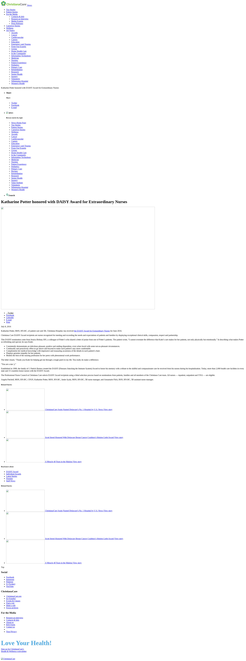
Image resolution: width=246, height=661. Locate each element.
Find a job (10, 603)
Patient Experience (18, 63)
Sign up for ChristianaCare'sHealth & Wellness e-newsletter (13, 650)
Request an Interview (19, 19)
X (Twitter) (10, 584)
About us (10, 622)
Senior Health (16, 74)
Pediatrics (15, 65)
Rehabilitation (17, 70)
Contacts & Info (17, 16)
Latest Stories (11, 476)
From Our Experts (18, 46)
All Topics (10, 30)
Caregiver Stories (13, 26)
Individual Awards (13, 474)
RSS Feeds (10, 625)
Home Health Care (19, 51)
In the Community (18, 53)
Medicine (15, 58)
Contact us (10, 627)
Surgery (14, 76)
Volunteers (15, 79)
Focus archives (12, 608)
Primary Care (16, 67)
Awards (14, 33)
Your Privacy (11, 632)
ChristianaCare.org (13, 596)
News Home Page (18, 123)
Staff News (10, 481)
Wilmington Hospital (19, 81)
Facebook (15, 105)
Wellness (9, 28)
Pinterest (9, 582)
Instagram (10, 579)
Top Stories (10, 10)
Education (15, 42)
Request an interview (14, 618)
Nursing (14, 60)
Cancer (14, 35)
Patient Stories (12, 12)
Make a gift (10, 605)
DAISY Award (12, 472)
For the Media (12, 14)
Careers (14, 40)
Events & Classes (13, 601)
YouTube (10, 586)
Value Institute (17, 183)
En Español (11, 598)
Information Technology (21, 56)
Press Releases (17, 23)
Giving (14, 49)
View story (108, 409)
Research (15, 72)
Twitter (14, 103)
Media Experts (17, 21)
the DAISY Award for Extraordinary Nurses (92, 331)
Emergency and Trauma (21, 44)
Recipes (14, 171)
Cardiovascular (17, 37)
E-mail (14, 107)
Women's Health (18, 83)
